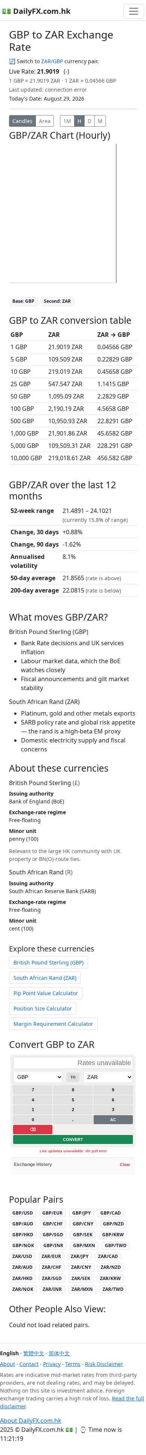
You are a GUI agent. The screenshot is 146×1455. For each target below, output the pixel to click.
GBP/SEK (82, 1234)
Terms (72, 1364)
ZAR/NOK (22, 1289)
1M (67, 120)
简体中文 (59, 1353)
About (7, 1364)
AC (113, 1119)
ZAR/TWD (113, 1289)
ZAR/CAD (108, 1256)
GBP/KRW (113, 1234)
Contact (29, 1364)
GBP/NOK (23, 1245)
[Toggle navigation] (133, 11)
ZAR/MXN (82, 1289)
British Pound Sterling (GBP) (48, 962)
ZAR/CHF (51, 1267)
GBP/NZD (113, 1224)
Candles (22, 120)
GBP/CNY (83, 1224)
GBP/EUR (52, 1213)
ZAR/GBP (52, 61)
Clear (125, 1164)
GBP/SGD (53, 1234)
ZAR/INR (52, 1289)
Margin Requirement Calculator (53, 1023)
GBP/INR (53, 1245)
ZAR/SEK (81, 1278)
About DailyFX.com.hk (30, 1420)
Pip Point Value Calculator (45, 993)
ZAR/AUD (22, 1267)
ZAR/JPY (79, 1256)
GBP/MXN (84, 1245)
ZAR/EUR (51, 1256)
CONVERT (73, 1139)
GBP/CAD (110, 1213)
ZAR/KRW (110, 1278)
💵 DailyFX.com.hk (36, 11)
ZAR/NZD (111, 1267)
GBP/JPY (81, 1213)
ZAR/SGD (52, 1278)
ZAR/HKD (22, 1278)
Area (45, 120)
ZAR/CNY (81, 1267)
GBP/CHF (53, 1224)
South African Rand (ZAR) (44, 977)
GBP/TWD (116, 1245)
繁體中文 (33, 1353)
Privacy (52, 1364)
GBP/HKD (22, 1234)
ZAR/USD (22, 1256)
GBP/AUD (22, 1224)
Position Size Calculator (42, 1008)
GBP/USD (22, 1213)
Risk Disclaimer (104, 1364)
